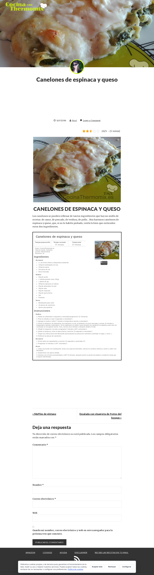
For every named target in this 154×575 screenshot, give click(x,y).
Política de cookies (75, 569)
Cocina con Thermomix (26, 6)
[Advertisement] (77, 102)
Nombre (38, 485)
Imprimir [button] (104, 264)
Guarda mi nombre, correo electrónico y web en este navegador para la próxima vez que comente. (72, 532)
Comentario (40, 444)
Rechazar (112, 567)
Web (34, 512)
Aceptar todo (97, 567)
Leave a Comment (92, 120)
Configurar (126, 567)
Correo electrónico (44, 498)
